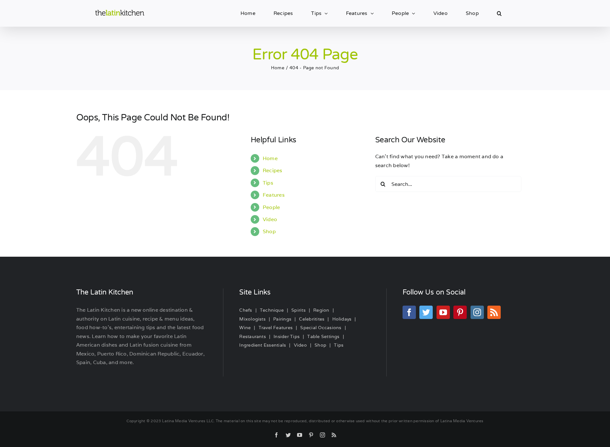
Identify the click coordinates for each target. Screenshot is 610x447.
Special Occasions (320, 327)
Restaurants (252, 336)
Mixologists (252, 319)
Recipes (272, 170)
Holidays (342, 319)
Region (321, 310)
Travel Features (276, 327)
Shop (269, 231)
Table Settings (323, 336)
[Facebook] (409, 312)
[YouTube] (443, 312)
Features (274, 195)
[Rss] (494, 312)
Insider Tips (287, 336)
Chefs (245, 310)
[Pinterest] (460, 312)
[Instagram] (477, 312)
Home (270, 158)
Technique (272, 310)
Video (270, 219)
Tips (268, 182)
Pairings (282, 319)
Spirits (298, 310)
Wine (245, 327)
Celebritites (311, 319)
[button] (499, 13)
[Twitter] (426, 312)
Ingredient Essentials (262, 345)
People (271, 207)
